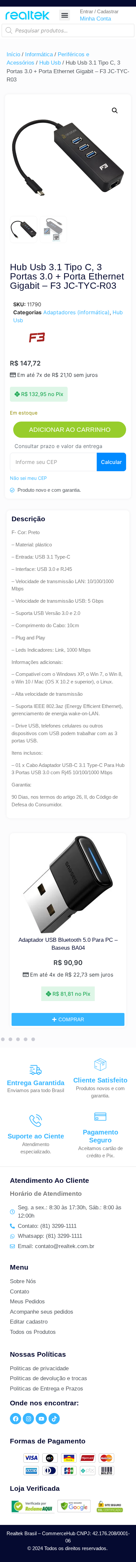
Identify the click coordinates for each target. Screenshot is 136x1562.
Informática (39, 54)
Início (13, 54)
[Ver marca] (36, 341)
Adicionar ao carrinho (70, 429)
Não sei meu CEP (28, 478)
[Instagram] (28, 1418)
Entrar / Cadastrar (99, 11)
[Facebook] (15, 1418)
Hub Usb (50, 63)
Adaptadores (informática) (76, 312)
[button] (64, 15)
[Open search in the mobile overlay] (68, 30)
